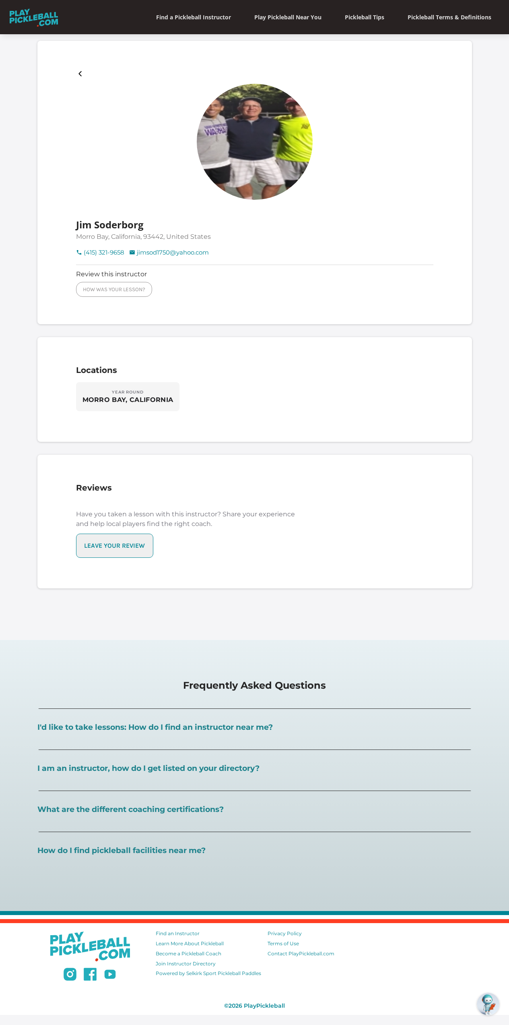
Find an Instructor (178, 933)
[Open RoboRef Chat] (488, 1004)
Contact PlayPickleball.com (301, 953)
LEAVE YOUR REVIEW (114, 545)
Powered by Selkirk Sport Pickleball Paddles (208, 973)
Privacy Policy (285, 933)
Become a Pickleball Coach (188, 953)
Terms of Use (283, 943)
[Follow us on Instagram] (70, 975)
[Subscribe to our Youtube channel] (110, 975)
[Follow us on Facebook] (90, 975)
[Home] (34, 17)
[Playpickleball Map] (81, 73)
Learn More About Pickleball (190, 943)
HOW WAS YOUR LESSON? (114, 289)
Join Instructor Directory (186, 964)
